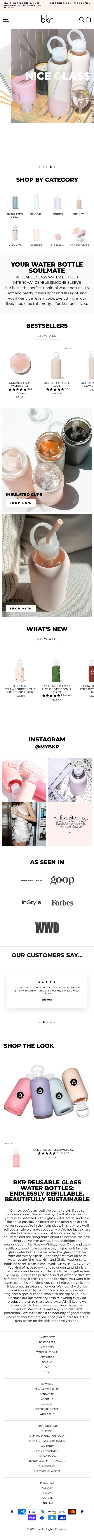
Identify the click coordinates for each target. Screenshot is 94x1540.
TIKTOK (47, 1492)
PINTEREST (47, 1503)
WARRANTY (47, 1446)
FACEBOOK (47, 1487)
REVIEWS (47, 1362)
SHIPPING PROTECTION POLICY (47, 1435)
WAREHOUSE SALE (47, 1352)
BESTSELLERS (47, 1342)
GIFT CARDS (47, 1357)
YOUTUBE (47, 1497)
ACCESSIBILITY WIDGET (47, 1471)
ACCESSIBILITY (47, 1466)
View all (47, 335)
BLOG (47, 1372)
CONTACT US (47, 1394)
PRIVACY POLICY (47, 1455)
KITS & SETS (47, 1347)
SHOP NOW (46, 150)
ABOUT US (47, 1399)
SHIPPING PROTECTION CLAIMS (47, 1440)
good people (80, 1313)
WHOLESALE (47, 1414)
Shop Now (21, 503)
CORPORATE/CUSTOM (47, 1409)
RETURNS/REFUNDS (47, 1426)
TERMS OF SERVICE (47, 1451)
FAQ (47, 1367)
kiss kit (41, 1260)
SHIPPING (47, 1431)
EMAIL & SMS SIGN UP (47, 1389)
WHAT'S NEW (47, 1337)
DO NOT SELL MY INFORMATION (47, 1461)
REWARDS (47, 1384)
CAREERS (47, 1404)
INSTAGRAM (47, 1482)
